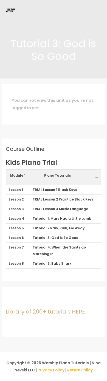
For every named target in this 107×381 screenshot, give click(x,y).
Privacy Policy (51, 370)
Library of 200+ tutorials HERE (45, 311)
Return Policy (80, 370)
